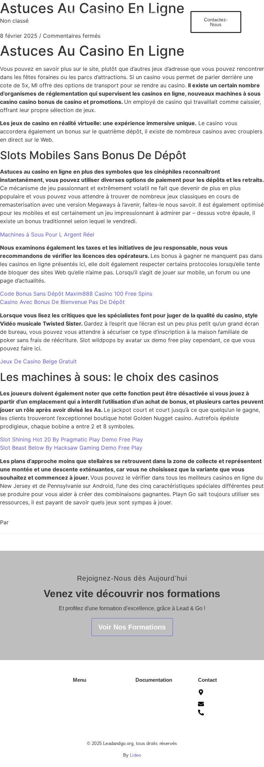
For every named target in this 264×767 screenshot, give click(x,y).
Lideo (135, 755)
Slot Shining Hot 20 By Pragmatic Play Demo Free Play (71, 439)
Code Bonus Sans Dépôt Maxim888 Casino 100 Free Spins (76, 293)
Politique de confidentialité (150, 718)
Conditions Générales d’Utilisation (159, 693)
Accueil (68, 12)
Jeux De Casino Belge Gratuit (38, 361)
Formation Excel (106, 12)
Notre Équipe (151, 12)
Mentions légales (153, 705)
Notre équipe (87, 711)
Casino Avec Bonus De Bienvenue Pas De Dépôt (62, 301)
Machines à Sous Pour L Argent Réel (47, 234)
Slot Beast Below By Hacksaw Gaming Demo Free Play (71, 447)
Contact (116, 31)
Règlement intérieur (156, 731)
